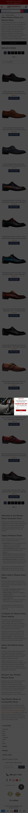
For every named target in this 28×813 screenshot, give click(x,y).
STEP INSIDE (21, 410)
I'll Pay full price (21, 412)
